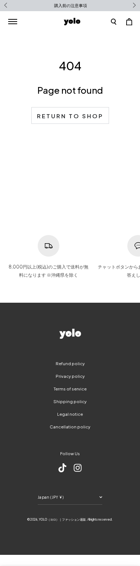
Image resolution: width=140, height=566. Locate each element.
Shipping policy (70, 401)
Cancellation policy (70, 426)
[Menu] (12, 21)
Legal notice (70, 414)
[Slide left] (6, 5)
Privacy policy (70, 376)
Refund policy (70, 363)
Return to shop (70, 115)
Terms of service (70, 388)
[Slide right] (133, 5)
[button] (114, 21)
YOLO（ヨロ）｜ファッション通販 (62, 519)
